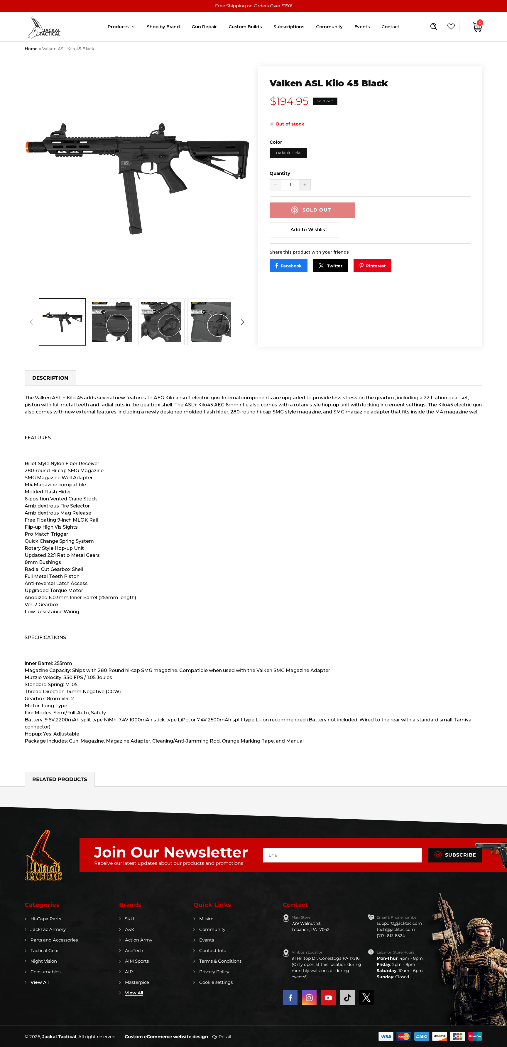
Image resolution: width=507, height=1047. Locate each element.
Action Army (138, 940)
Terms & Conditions (220, 961)
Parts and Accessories (54, 940)
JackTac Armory (48, 929)
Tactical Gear (45, 950)
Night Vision (44, 961)
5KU (129, 919)
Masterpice (137, 982)
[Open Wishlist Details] (449, 26)
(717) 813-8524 (391, 935)
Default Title (291, 154)
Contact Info (212, 950)
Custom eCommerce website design (167, 1036)
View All (40, 982)
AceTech (134, 950)
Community (212, 929)
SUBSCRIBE (460, 855)
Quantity (280, 173)
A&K (129, 929)
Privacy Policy (214, 971)
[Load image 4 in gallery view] (210, 322)
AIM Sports (137, 961)
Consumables (45, 971)
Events (206, 940)
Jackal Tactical (59, 1036)
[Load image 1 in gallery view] (62, 322)
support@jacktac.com (399, 923)
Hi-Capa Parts (46, 919)
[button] (433, 26)
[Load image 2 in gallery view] (112, 322)
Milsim (206, 919)
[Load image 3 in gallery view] (161, 322)
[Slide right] (242, 322)
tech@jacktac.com (396, 929)
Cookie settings (216, 982)
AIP (129, 971)
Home (31, 48)
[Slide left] (31, 322)
